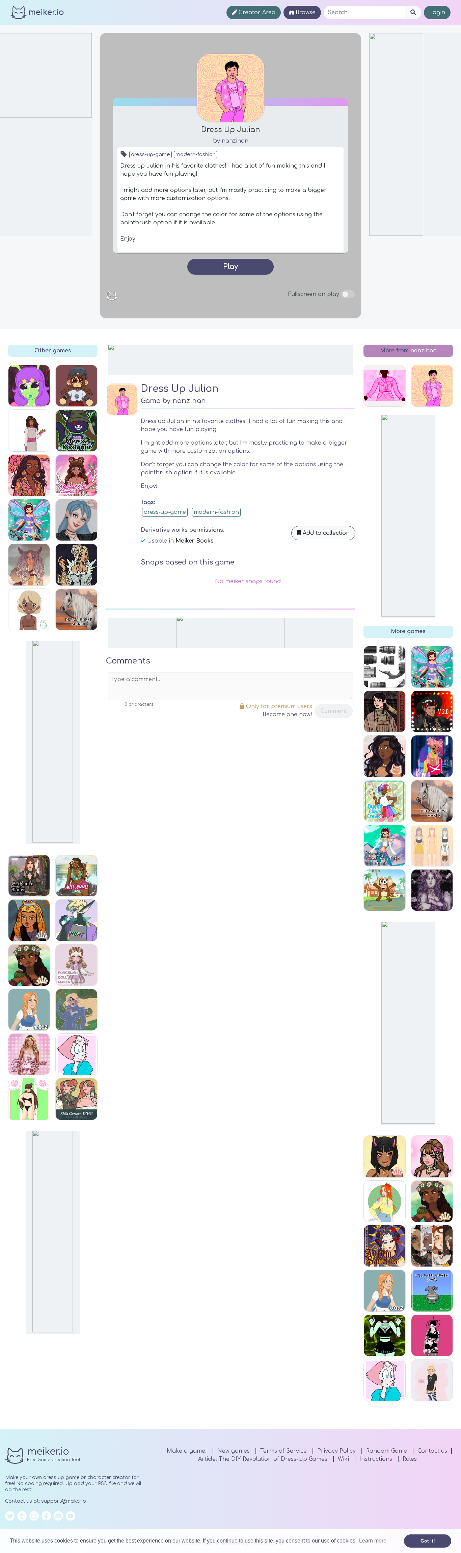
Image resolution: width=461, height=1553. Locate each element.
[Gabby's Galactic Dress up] (29, 385)
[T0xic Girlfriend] (384, 1335)
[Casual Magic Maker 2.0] (432, 711)
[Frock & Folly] (384, 756)
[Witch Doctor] (29, 564)
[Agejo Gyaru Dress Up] (432, 1156)
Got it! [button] (428, 1541)
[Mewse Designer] (76, 430)
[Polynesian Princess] (29, 965)
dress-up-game (150, 154)
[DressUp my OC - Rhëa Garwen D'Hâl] (76, 1099)
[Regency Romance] (76, 564)
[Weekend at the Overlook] (384, 711)
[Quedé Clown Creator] (384, 801)
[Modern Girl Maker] (76, 520)
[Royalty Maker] (432, 890)
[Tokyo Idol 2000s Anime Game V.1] (432, 1380)
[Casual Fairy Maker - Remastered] (384, 845)
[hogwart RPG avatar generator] (432, 1246)
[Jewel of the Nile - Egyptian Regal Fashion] (29, 920)
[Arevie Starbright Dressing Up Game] (29, 1099)
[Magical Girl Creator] (76, 475)
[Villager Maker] (432, 1290)
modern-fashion (195, 154)
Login (437, 12)
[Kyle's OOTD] (76, 385)
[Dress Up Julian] (432, 385)
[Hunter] (76, 920)
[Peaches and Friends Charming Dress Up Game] (432, 845)
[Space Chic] (76, 1009)
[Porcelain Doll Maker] (76, 965)
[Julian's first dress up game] (384, 385)
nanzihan (235, 141)
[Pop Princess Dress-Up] (29, 1054)
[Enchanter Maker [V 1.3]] (29, 875)
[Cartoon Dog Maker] (384, 890)
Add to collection (325, 533)
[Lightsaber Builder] (384, 666)
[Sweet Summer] (76, 875)
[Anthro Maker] (384, 1156)
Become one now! (287, 714)
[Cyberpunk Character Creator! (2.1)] (432, 756)
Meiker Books (194, 541)
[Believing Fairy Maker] (29, 520)
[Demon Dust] (432, 1335)
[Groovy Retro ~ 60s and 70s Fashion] (29, 475)
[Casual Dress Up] (384, 1201)
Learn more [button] (372, 1541)
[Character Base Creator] (29, 609)
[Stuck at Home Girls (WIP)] (29, 430)
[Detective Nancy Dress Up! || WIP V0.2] (29, 1009)
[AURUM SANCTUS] (384, 1246)
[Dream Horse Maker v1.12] (76, 609)
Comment (334, 711)
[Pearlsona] (76, 1054)
